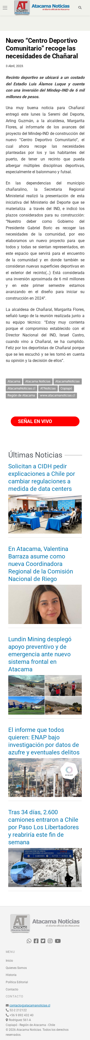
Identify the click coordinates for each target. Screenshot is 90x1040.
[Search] (80, 8)
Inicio (9, 960)
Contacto (12, 989)
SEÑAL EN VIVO (34, 421)
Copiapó (66, 388)
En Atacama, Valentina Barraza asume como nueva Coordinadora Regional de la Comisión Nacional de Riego (40, 563)
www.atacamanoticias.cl (57, 395)
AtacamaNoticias (67, 381)
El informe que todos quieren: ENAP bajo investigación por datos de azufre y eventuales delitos (44, 741)
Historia (11, 975)
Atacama (14, 381)
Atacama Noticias (37, 381)
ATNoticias (48, 388)
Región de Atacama (21, 395)
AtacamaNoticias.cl (21, 388)
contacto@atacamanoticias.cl (30, 1005)
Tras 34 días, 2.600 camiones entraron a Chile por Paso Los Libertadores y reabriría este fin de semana (43, 827)
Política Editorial (17, 982)
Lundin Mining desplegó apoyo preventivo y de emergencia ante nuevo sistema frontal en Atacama (40, 654)
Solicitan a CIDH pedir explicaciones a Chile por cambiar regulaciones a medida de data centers (41, 477)
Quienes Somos (16, 968)
